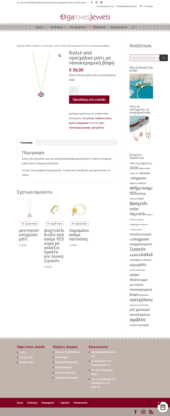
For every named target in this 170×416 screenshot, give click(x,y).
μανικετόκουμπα (137, 270)
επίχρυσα (143, 225)
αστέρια (133, 199)
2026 (134, 168)
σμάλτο (137, 319)
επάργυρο (134, 224)
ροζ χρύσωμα (140, 310)
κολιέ (147, 254)
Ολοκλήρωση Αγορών (127, 6)
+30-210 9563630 (27, 2)
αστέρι (141, 193)
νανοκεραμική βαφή (79, 127)
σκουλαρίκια (140, 315)
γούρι (134, 209)
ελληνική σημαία (136, 220)
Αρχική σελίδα (24, 46)
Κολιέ (57, 46)
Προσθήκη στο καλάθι (89, 100)
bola (148, 168)
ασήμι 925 (134, 173)
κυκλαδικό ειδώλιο (141, 259)
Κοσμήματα (77, 27)
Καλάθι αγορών (63, 367)
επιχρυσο (140, 239)
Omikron (37, 46)
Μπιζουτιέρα (26, 362)
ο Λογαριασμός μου (105, 6)
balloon (142, 168)
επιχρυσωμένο (141, 244)
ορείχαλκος (97, 127)
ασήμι (135, 188)
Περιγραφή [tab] (26, 142)
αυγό (141, 198)
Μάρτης (133, 183)
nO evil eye (47, 46)
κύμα (133, 265)
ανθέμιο (142, 183)
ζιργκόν (138, 249)
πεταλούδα (143, 305)
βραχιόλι (144, 173)
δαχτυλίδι (138, 214)
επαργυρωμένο (136, 230)
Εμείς (39, 27)
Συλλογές (56, 27)
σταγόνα (134, 325)
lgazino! (101, 27)
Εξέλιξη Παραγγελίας (66, 362)
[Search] (164, 58)
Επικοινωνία (119, 27)
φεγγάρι (144, 325)
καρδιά (135, 255)
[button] (60, 56)
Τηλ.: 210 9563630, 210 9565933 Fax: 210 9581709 (103, 383)
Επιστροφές (61, 357)
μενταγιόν (136, 284)
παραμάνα (134, 305)
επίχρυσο (138, 178)
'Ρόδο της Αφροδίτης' (141, 163)
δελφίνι (149, 215)
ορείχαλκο (144, 295)
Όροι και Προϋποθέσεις (68, 352)
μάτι (102, 123)
